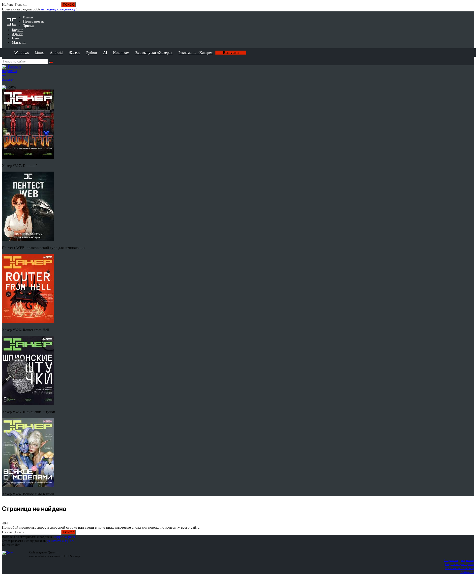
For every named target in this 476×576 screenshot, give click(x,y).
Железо (74, 53)
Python (91, 53)
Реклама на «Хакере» (195, 53)
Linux (39, 53)
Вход (471, 7)
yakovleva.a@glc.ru (60, 541)
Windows (21, 53)
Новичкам (121, 53)
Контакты (467, 572)
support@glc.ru (64, 537)
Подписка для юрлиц (459, 564)
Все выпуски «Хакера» (154, 53)
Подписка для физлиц (459, 560)
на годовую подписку (58, 9)
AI (105, 53)
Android (56, 53)
